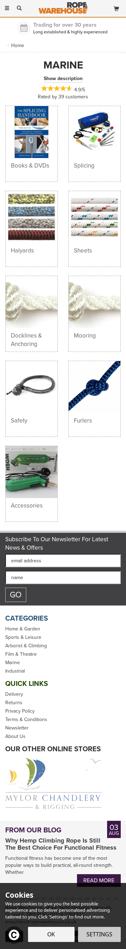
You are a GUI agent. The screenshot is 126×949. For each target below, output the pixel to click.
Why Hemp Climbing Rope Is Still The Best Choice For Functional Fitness (61, 844)
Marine (12, 662)
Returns (13, 702)
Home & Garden (22, 629)
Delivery (14, 694)
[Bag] (116, 7)
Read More (98, 880)
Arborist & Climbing (26, 645)
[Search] (19, 8)
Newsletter (17, 728)
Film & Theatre (21, 654)
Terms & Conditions (26, 719)
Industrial (15, 671)
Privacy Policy (20, 711)
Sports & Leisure (23, 637)
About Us (15, 736)
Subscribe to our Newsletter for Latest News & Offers (56, 543)
